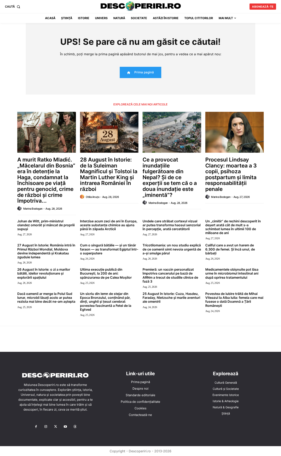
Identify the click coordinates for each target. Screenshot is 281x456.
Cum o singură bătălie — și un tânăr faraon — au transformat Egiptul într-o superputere (109, 249)
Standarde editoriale (140, 395)
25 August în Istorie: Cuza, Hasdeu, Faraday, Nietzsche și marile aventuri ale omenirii (171, 298)
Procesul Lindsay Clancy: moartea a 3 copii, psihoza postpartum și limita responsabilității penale (231, 174)
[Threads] (75, 427)
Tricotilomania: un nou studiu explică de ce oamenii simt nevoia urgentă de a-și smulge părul (172, 249)
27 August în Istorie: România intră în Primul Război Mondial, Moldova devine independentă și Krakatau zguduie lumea (46, 251)
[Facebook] (36, 427)
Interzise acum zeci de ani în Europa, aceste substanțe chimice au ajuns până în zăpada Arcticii (108, 225)
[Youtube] (65, 427)
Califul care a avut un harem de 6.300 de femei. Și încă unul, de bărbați (230, 249)
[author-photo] (20, 208)
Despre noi (140, 388)
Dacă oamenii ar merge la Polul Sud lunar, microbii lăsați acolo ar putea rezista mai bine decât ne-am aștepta (46, 298)
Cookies (140, 408)
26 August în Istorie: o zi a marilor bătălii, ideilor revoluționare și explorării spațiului (43, 273)
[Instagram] (46, 427)
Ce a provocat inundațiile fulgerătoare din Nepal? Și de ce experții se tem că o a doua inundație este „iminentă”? (170, 177)
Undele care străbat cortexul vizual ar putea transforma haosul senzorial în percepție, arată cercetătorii (172, 225)
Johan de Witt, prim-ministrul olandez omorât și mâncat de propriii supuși (46, 225)
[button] (13, 6)
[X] (55, 427)
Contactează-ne (140, 415)
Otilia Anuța (92, 197)
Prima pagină (140, 382)
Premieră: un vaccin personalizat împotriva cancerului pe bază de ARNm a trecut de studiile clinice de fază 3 (170, 275)
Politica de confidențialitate (140, 402)
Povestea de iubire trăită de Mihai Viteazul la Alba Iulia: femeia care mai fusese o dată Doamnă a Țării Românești (234, 300)
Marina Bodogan (33, 208)
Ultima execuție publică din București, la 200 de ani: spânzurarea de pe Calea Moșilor (106, 273)
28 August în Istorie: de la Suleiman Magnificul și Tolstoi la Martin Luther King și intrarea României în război (108, 174)
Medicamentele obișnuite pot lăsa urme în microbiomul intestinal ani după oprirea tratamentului (231, 273)
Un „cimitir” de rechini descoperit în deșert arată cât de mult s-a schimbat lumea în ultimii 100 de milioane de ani (233, 227)
